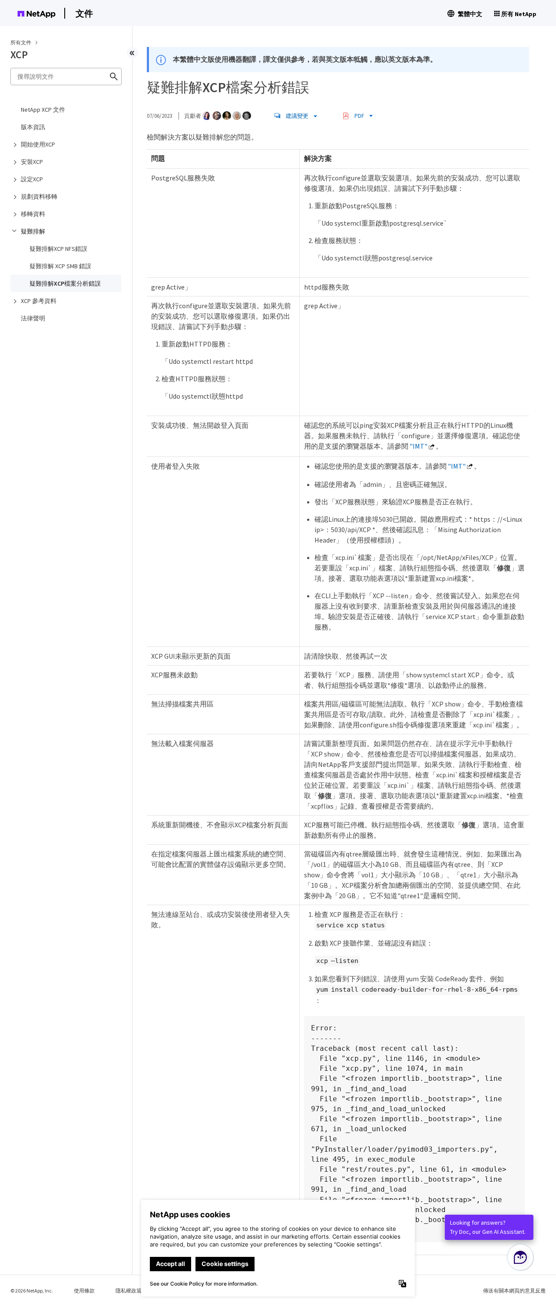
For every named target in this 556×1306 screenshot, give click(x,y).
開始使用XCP (38, 144)
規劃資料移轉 (39, 196)
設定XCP (32, 179)
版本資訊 (33, 127)
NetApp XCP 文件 (43, 109)
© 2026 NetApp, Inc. (31, 1290)
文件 (84, 13)
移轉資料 (33, 214)
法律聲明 (33, 318)
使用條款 (84, 1290)
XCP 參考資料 (38, 301)
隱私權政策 (129, 1290)
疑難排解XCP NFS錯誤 (58, 249)
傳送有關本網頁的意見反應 (514, 1290)
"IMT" (418, 446)
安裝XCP (32, 162)
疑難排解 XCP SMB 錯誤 (60, 266)
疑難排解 (33, 231)
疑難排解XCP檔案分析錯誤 (65, 283)
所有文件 (20, 42)
